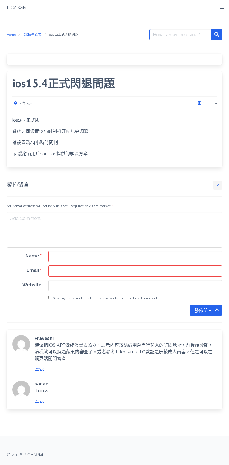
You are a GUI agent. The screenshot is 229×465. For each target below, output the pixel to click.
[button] (221, 7)
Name (33, 255)
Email (34, 270)
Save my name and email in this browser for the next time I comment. (105, 298)
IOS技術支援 (32, 35)
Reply (39, 369)
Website (32, 284)
